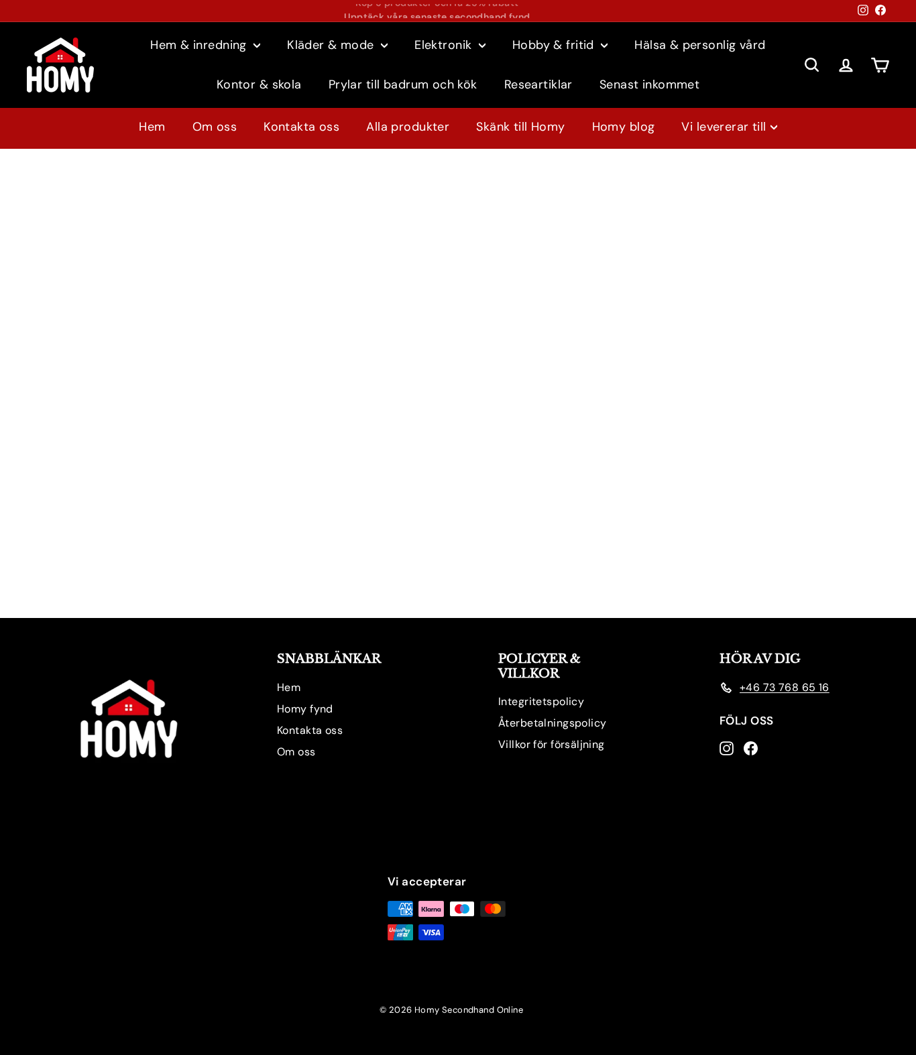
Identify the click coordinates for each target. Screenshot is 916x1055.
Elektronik (444, 45)
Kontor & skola (259, 84)
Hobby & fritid (554, 45)
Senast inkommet (649, 84)
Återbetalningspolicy (552, 723)
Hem (152, 127)
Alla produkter (407, 127)
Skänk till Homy (520, 127)
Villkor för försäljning (551, 744)
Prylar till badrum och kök (403, 84)
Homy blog (623, 127)
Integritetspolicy (541, 701)
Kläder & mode (332, 45)
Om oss (214, 127)
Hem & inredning (200, 45)
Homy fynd (305, 709)
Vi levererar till (723, 127)
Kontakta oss (301, 127)
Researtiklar (538, 84)
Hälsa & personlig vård (699, 45)
